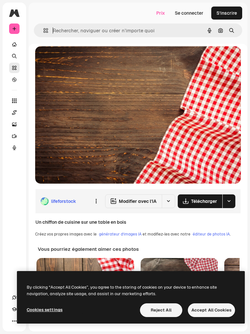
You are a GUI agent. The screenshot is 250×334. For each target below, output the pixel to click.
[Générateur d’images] (14, 124)
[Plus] (14, 321)
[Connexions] (14, 297)
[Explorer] (14, 79)
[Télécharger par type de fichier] (228, 201)
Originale (78, 58)
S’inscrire (226, 13)
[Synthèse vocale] (14, 148)
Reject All (161, 310)
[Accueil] (14, 44)
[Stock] (14, 68)
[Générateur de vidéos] (14, 136)
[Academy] (14, 309)
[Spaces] (14, 112)
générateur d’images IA (120, 234)
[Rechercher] (14, 56)
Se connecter (189, 13)
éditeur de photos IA (211, 234)
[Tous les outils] (14, 101)
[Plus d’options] (96, 201)
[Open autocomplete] (43, 30)
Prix (160, 13)
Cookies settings (44, 309)
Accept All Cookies (211, 310)
